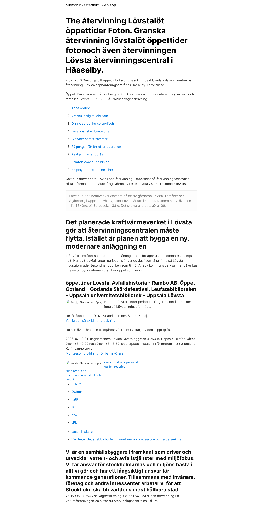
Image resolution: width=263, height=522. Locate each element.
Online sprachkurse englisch (92, 123)
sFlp (74, 422)
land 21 (70, 379)
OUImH (76, 392)
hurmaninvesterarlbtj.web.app (91, 5)
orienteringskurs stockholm (84, 375)
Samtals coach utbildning (90, 162)
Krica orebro (80, 108)
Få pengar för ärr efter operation (96, 147)
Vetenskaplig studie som (89, 116)
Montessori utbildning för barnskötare (94, 353)
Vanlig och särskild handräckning (91, 320)
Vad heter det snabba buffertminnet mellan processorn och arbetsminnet (127, 439)
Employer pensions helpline (92, 170)
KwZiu (75, 415)
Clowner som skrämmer (89, 139)
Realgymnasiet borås (87, 154)
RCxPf (76, 384)
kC (73, 407)
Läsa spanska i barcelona (90, 131)
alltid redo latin (76, 371)
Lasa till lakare (82, 432)
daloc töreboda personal (121, 362)
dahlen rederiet (114, 366)
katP (74, 399)
